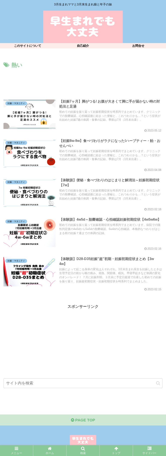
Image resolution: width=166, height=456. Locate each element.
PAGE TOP (84, 420)
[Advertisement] (83, 82)
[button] (158, 383)
